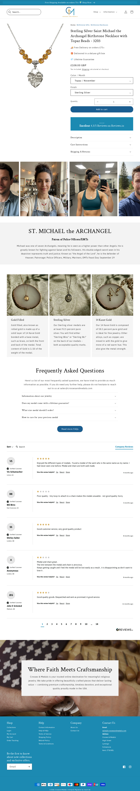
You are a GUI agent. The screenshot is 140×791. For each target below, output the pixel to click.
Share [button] (68, 472)
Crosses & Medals (60, 789)
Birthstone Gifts (83, 25)
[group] (70, 471)
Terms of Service (45, 734)
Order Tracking (13, 740)
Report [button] (62, 472)
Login (9, 731)
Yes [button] (57, 472)
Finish (74, 87)
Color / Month (78, 75)
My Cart (10, 737)
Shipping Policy (45, 737)
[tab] (124, 447)
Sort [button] (9, 446)
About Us (74, 727)
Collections (11, 727)
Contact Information (47, 727)
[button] (24, 12)
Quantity (74, 101)
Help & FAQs (43, 731)
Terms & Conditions (46, 744)
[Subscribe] (29, 766)
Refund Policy (44, 740)
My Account (11, 734)
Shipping (85, 69)
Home (73, 25)
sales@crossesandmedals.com (114, 731)
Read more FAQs (70, 429)
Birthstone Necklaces (99, 25)
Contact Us (75, 731)
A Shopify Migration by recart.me (79, 789)
